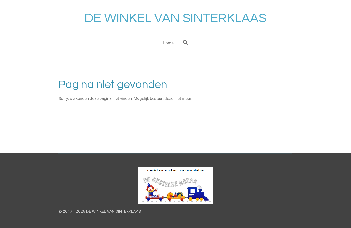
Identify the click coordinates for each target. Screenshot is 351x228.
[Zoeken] (185, 42)
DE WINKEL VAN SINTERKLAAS (175, 18)
